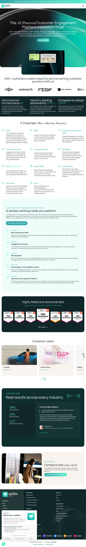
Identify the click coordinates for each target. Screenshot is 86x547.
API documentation (31, 502)
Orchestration (60, 506)
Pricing (58, 521)
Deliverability (59, 518)
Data (57, 511)
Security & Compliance (62, 516)
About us (58, 492)
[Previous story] (68, 395)
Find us (58, 500)
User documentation (31, 500)
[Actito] (37, 536)
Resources (29, 492)
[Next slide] (44, 379)
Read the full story (44, 433)
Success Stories (30, 497)
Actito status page (31, 505)
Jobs (57, 497)
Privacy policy (49, 544)
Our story (58, 495)
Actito (4, 505)
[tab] (71, 395)
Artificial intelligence (61, 513)
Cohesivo (5, 508)
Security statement (38, 544)
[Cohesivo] (47, 536)
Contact (28, 508)
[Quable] (58, 536)
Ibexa (4, 503)
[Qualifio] (68, 536)
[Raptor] (77, 536)
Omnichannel (59, 508)
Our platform (59, 504)
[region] (43, 417)
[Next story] (78, 395)
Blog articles (29, 495)
